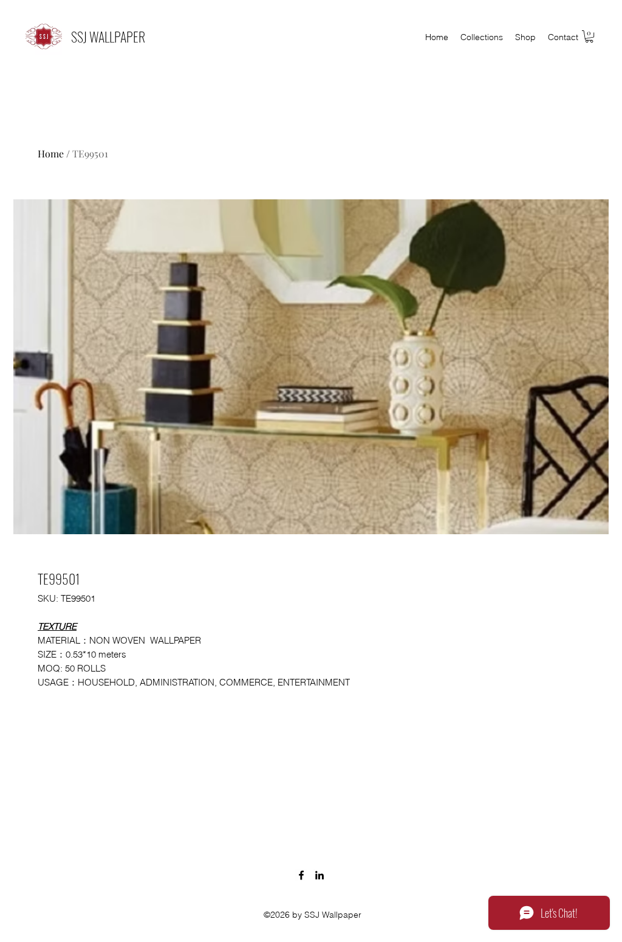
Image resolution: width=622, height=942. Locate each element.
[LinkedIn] (319, 875)
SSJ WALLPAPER (108, 36)
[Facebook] (301, 875)
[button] (589, 36)
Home (51, 153)
